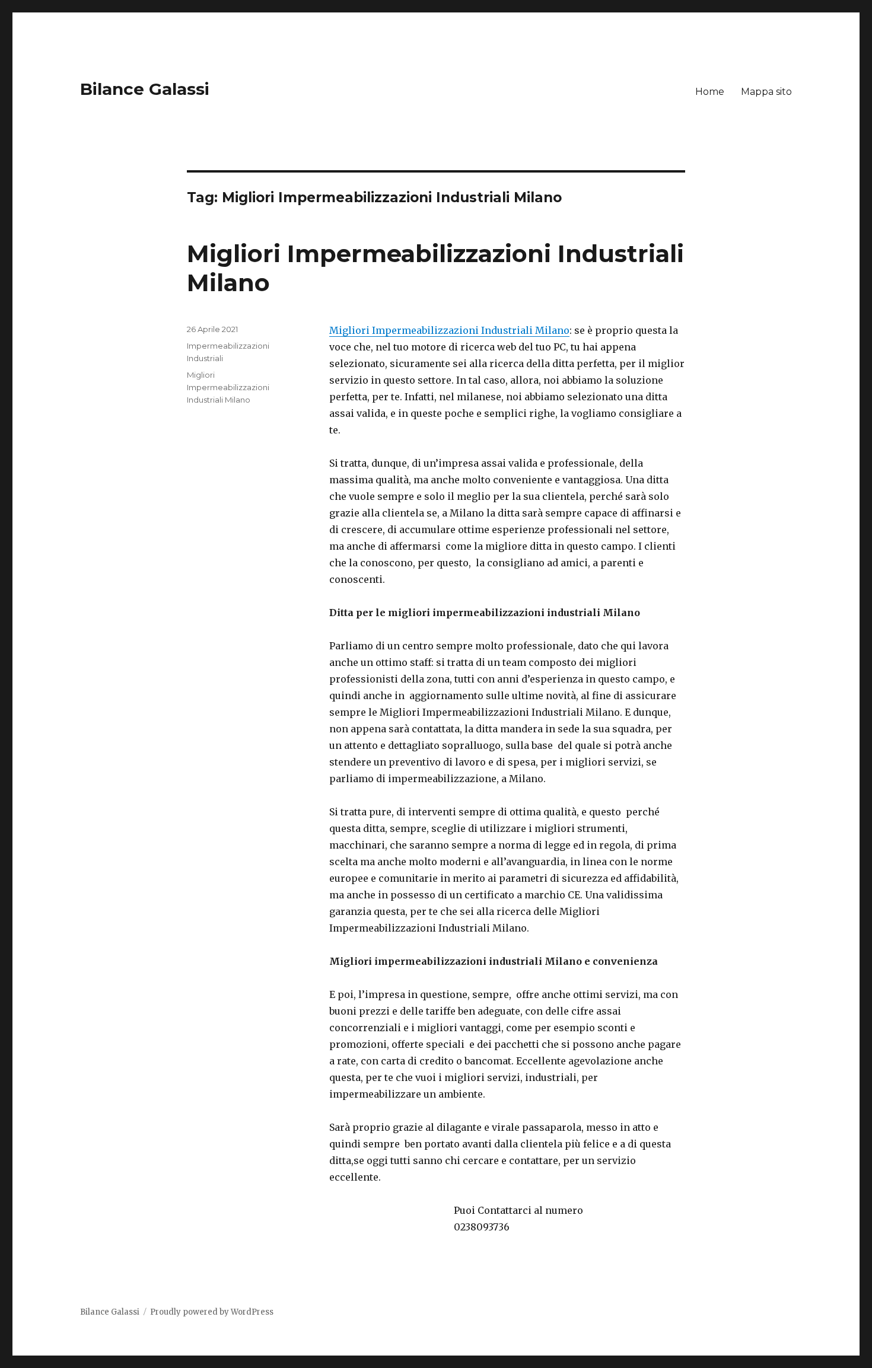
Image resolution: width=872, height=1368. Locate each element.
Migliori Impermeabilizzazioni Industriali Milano (449, 330)
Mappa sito (766, 91)
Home (709, 91)
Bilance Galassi (144, 89)
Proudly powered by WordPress (211, 1312)
